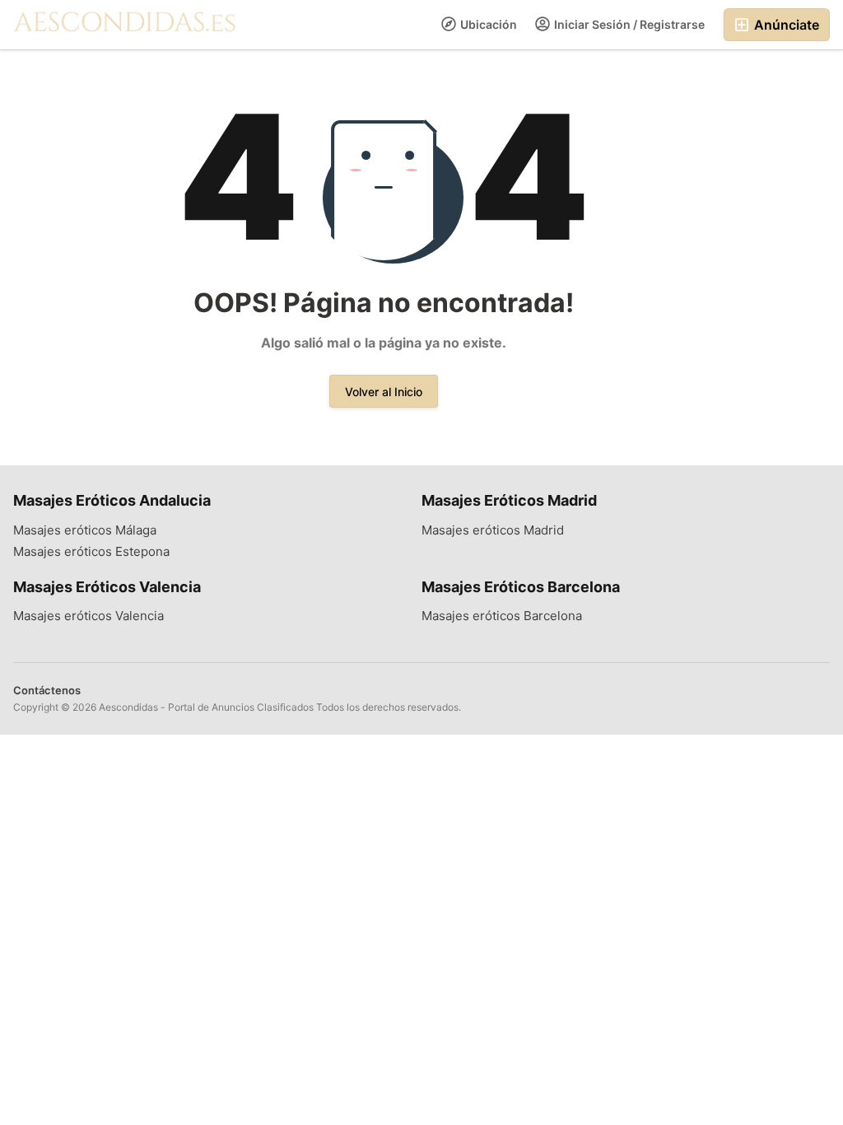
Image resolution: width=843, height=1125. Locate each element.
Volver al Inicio (383, 392)
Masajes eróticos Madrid (493, 530)
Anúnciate (785, 24)
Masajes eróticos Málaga (84, 530)
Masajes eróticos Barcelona (502, 616)
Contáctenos (47, 690)
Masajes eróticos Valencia (88, 616)
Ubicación (487, 24)
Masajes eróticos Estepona (91, 551)
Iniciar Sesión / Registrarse (628, 24)
